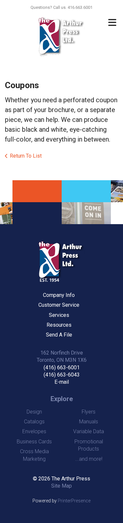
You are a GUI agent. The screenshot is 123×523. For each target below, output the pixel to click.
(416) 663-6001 (62, 367)
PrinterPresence (74, 500)
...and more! (88, 459)
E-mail (61, 382)
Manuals (88, 421)
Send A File (59, 335)
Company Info (59, 295)
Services (59, 315)
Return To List (26, 156)
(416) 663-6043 (62, 375)
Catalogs (34, 421)
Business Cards (34, 441)
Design (34, 412)
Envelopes (34, 431)
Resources (59, 325)
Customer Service (58, 305)
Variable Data (88, 431)
